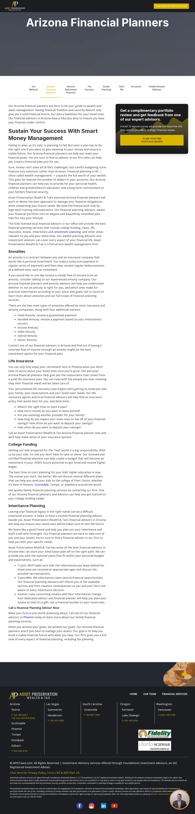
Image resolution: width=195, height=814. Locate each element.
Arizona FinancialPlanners (51, 89)
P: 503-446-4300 (130, 720)
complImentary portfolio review (171, 6)
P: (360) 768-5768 (166, 714)
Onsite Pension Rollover (157, 88)
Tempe (16, 734)
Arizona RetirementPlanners (71, 89)
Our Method (33, 88)
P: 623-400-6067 (19, 714)
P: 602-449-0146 (19, 750)
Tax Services (89, 88)
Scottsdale (42, 484)
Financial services (174, 694)
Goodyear (17, 740)
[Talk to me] (180, 800)
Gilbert (16, 745)
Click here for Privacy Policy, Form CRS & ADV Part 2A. (45, 773)
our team (149, 694)
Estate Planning (106, 88)
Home (133, 694)
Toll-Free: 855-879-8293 (23, 718)
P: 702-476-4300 (56, 720)
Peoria (15, 709)
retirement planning (67, 232)
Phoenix (28, 617)
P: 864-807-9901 (92, 714)
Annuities (136, 86)
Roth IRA (121, 88)
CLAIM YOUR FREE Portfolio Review (151, 140)
